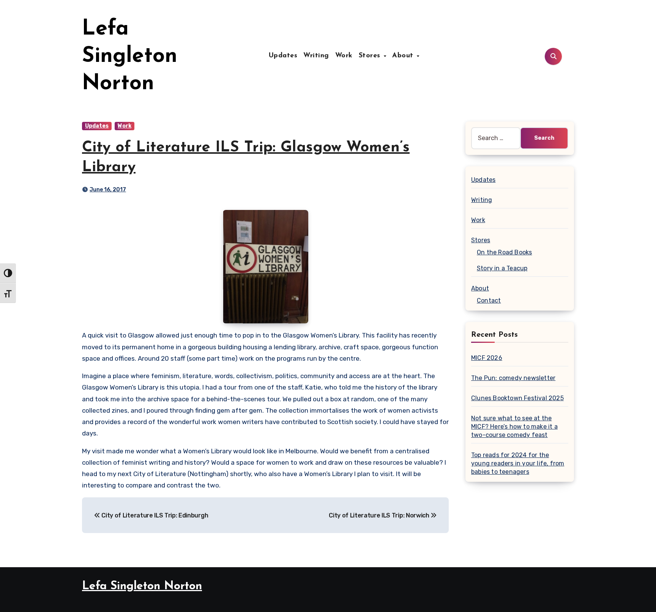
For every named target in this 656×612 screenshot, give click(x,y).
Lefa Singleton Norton (129, 57)
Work (344, 55)
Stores (371, 55)
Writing (316, 55)
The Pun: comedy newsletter (513, 378)
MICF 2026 (486, 357)
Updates (283, 55)
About (404, 55)
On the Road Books (504, 252)
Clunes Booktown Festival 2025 (517, 398)
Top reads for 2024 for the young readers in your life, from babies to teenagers (517, 463)
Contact (489, 300)
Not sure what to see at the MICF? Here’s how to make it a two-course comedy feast (514, 426)
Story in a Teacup (502, 268)
